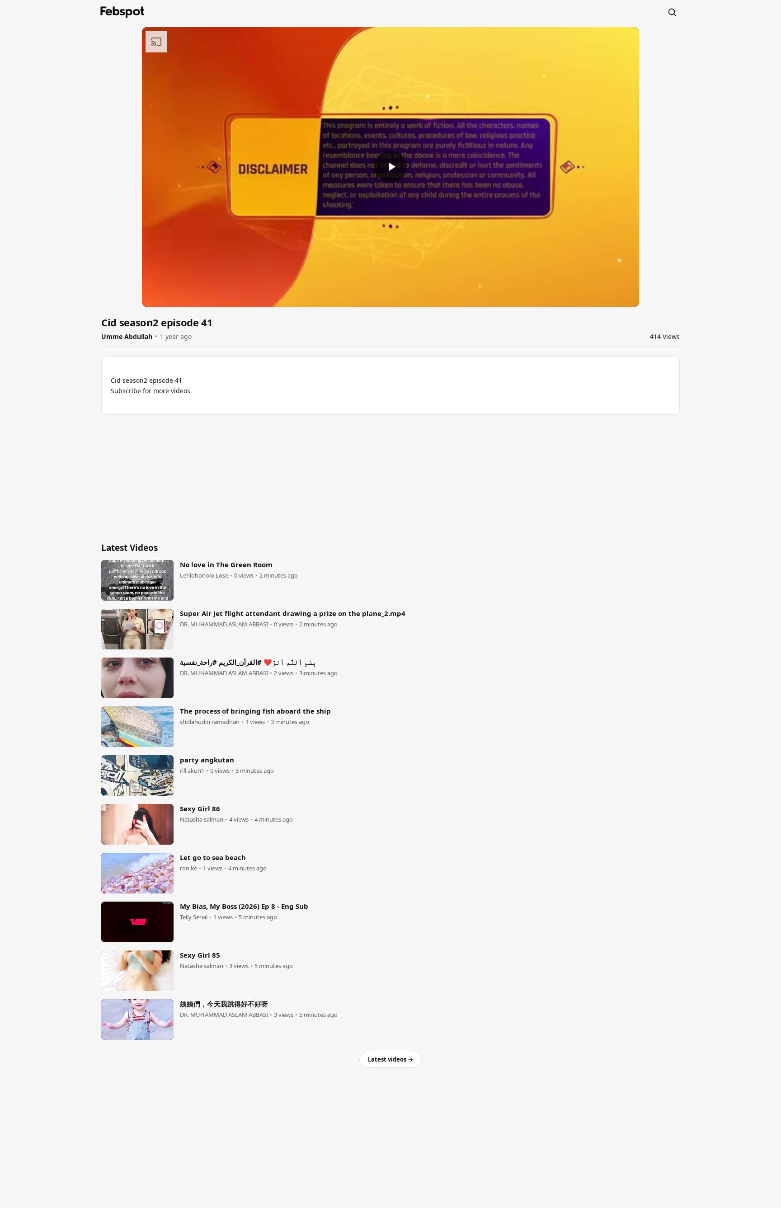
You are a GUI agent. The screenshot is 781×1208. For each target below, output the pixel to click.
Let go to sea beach (213, 857)
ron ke (188, 868)
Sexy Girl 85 (200, 954)
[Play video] (390, 166)
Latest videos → (390, 1059)
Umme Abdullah (126, 336)
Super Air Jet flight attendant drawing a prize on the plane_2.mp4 (292, 613)
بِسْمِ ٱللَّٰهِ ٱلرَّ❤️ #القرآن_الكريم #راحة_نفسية (248, 662)
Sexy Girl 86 (200, 808)
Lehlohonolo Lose (204, 575)
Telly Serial (193, 917)
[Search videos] (672, 12)
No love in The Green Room (226, 564)
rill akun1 (192, 771)
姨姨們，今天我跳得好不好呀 (224, 1003)
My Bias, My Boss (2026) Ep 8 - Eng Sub (244, 906)
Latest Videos (129, 548)
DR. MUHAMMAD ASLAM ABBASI (224, 624)
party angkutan (207, 759)
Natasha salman (201, 819)
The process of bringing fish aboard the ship (255, 710)
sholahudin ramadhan (210, 722)
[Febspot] (122, 12)
